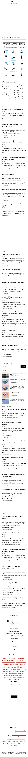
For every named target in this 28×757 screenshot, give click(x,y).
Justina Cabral (22, 667)
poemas (7, 673)
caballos (8, 660)
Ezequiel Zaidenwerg (13, 664)
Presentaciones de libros (14, 676)
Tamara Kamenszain (16, 677)
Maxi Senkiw (22, 669)
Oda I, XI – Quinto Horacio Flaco (16, 739)
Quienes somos (14, 638)
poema (3, 673)
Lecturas (4, 669)
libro (8, 669)
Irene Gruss (5, 667)
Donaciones (14, 646)
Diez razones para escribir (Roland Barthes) (12, 458)
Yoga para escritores (8, 81)
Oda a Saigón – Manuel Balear (11, 269)
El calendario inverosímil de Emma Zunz (14, 189)
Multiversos (14, 2)
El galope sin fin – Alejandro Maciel (12, 109)
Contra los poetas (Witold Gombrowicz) (14, 489)
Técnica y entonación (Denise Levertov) (14, 409)
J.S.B (4, 741)
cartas (12, 660)
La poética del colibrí (8, 174)
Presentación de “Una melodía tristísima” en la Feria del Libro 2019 (17, 401)
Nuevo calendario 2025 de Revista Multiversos (17, 380)
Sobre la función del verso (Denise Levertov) (12, 423)
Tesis (15, 679)
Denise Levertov (19, 662)
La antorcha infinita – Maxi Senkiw (12, 583)
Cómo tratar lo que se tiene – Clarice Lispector (13, 205)
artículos (4, 660)
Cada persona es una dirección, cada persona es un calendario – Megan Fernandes (13, 313)
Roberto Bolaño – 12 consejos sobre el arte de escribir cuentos (13, 442)
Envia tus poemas (14, 628)
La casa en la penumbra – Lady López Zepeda (13, 283)
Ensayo (6, 664)
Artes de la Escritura (21, 658)
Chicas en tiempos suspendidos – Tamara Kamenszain (11, 567)
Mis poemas (14, 644)
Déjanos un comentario (7, 120)
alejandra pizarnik (7, 658)
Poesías (24, 673)
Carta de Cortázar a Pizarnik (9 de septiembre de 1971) (12, 125)
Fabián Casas (19, 664)
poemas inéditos (13, 673)
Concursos (24, 660)
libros (11, 669)
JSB (18, 666)
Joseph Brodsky (13, 667)
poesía (19, 673)
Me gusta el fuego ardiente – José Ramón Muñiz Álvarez (12, 298)
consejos (4, 662)
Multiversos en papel (14, 631)
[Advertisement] (14, 20)
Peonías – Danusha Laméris (10, 345)
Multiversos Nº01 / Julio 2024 (14, 633)
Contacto (14, 649)
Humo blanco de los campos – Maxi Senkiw (12, 517)
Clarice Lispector (17, 660)
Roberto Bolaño (9, 677)
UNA (17, 679)
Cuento (8, 662)
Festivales (23, 664)
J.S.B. (9, 667)
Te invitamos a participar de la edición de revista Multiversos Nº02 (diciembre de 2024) (17, 387)
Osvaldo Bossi (22, 671)
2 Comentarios (5, 137)
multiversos (9, 671)
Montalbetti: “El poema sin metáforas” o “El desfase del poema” (14, 158)
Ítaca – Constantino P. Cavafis (11, 254)
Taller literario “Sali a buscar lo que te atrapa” (18, 373)
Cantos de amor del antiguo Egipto (12, 598)
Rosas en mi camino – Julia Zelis (16, 741)
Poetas (4, 676)
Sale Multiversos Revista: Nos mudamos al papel (17, 393)
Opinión (17, 671)
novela (13, 671)
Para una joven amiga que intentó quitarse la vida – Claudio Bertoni (12, 142)
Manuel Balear (16, 669)
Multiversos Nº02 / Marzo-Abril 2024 (14, 636)
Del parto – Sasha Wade (9, 330)
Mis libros (14, 641)
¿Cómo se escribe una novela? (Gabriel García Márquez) (13, 475)
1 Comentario (5, 185)
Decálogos (12, 662)
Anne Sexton (13, 658)
